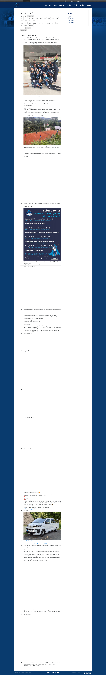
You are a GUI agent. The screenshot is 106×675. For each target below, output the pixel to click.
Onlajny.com (79, 1)
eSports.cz (88, 672)
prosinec (31, 25)
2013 (25, 18)
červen (43, 23)
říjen (21, 25)
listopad (25, 25)
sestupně (28, 28)
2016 (37, 18)
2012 (21, 18)
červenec (48, 23)
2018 (45, 18)
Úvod (45, 5)
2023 (26, 21)
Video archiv (71, 20)
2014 (29, 18)
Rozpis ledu (62, 5)
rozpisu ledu (46, 264)
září (57, 23)
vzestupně (22, 28)
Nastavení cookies (87, 673)
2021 (57, 18)
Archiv (69, 16)
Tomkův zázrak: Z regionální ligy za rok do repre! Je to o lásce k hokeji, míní (37, 509)
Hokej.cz (72, 1)
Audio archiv (71, 22)
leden (22, 23)
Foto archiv (70, 18)
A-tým (69, 5)
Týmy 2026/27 (26, 1)
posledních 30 (23, 30)
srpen (53, 23)
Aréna (55, 5)
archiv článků (23, 16)
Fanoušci (81, 5)
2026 (38, 21)
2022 (22, 21)
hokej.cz (28, 549)
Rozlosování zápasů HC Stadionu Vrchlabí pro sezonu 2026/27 (35, 543)
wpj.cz (79, 672)
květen (39, 23)
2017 (41, 18)
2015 (33, 18)
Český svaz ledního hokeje (65, 1)
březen (30, 23)
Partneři (88, 5)
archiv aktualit (30, 16)
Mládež (75, 5)
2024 (30, 21)
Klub (50, 5)
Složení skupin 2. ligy (29, 540)
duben (34, 23)
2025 (34, 21)
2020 (53, 18)
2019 (49, 18)
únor (25, 23)
